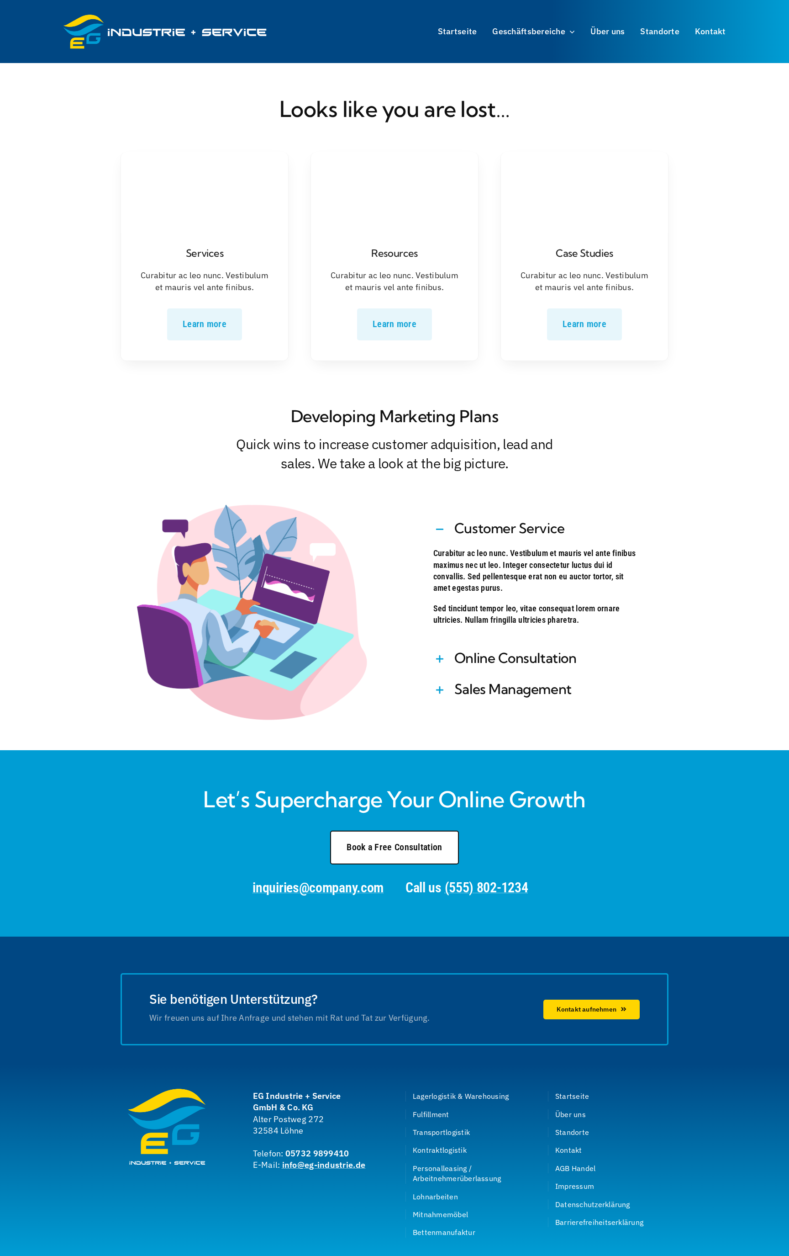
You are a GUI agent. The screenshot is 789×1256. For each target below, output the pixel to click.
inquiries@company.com (318, 888)
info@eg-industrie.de (323, 1165)
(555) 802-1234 (486, 888)
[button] (537, 529)
